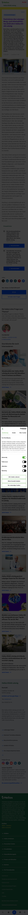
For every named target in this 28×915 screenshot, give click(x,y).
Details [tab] (14, 432)
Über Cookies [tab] (22, 432)
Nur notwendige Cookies (14, 485)
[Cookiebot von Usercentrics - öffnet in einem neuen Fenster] (20, 429)
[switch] (24, 462)
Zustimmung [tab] (5, 432)
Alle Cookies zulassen (14, 476)
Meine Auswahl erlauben (14, 481)
